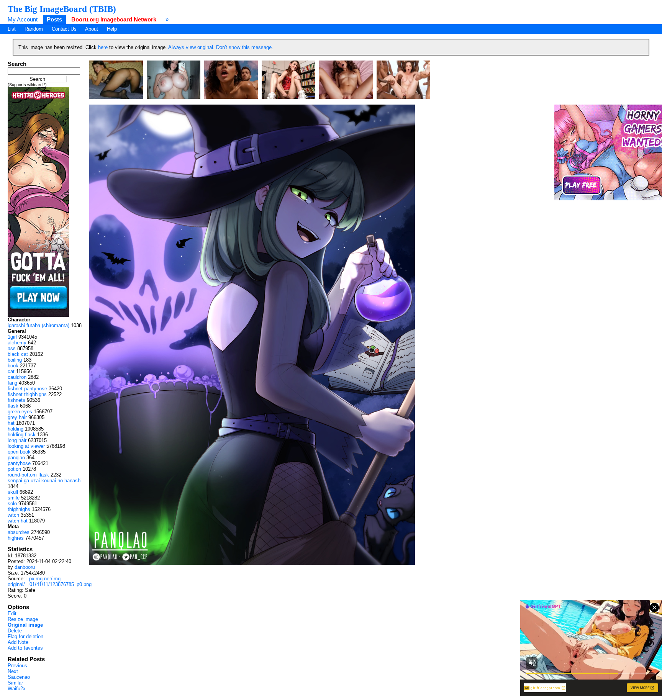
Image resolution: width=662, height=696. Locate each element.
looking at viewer (26, 446)
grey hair (17, 417)
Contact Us (64, 29)
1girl (12, 337)
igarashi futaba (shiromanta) (38, 325)
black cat (18, 354)
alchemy (17, 343)
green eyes (20, 411)
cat (11, 371)
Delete (15, 631)
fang (12, 383)
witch (13, 515)
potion (14, 469)
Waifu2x (17, 688)
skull (13, 492)
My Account (23, 19)
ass (12, 348)
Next (13, 671)
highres (16, 538)
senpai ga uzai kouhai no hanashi (45, 480)
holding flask (22, 434)
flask (13, 406)
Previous (17, 665)
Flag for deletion (25, 636)
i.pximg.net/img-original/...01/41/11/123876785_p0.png (50, 581)
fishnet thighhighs (27, 394)
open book (19, 452)
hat (11, 423)
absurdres (18, 532)
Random (34, 29)
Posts (54, 19)
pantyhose (19, 463)
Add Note (18, 642)
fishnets (16, 400)
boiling (15, 360)
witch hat (18, 521)
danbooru (25, 567)
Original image (25, 625)
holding (15, 429)
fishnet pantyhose (27, 388)
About (91, 29)
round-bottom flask (28, 475)
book (13, 365)
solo (12, 503)
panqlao (16, 457)
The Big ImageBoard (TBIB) (62, 9)
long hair (17, 440)
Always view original (190, 47)
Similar (15, 683)
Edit (12, 613)
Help (112, 29)
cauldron (17, 377)
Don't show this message (244, 47)
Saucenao (19, 677)
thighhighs (19, 509)
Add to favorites (25, 648)
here (103, 47)
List (12, 29)
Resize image (23, 619)
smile (14, 498)
